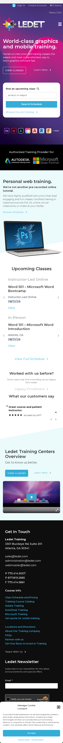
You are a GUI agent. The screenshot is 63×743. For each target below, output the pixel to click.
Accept (31, 733)
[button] (58, 707)
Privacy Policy (24, 739)
